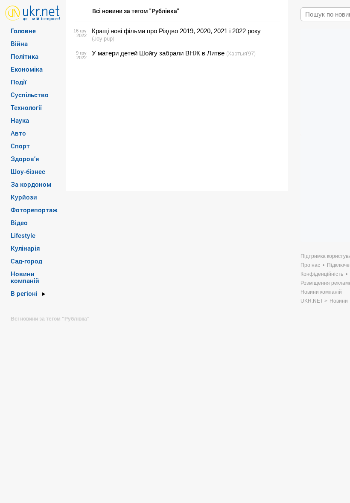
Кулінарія (25, 248)
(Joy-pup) (103, 38)
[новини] (32, 12)
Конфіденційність (321, 274)
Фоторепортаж (34, 209)
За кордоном (31, 184)
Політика (24, 56)
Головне (23, 30)
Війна (19, 43)
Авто (18, 133)
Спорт (20, 145)
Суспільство (30, 94)
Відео (19, 222)
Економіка (27, 69)
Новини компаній (25, 277)
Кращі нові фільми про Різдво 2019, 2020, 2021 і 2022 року (176, 31)
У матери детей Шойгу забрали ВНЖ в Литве (158, 53)
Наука (20, 120)
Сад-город (26, 260)
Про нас (310, 265)
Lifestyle (23, 235)
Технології (26, 107)
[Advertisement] (176, 124)
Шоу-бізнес (28, 171)
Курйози (24, 197)
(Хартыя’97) (241, 53)
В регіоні (24, 293)
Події (18, 81)
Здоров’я (25, 158)
